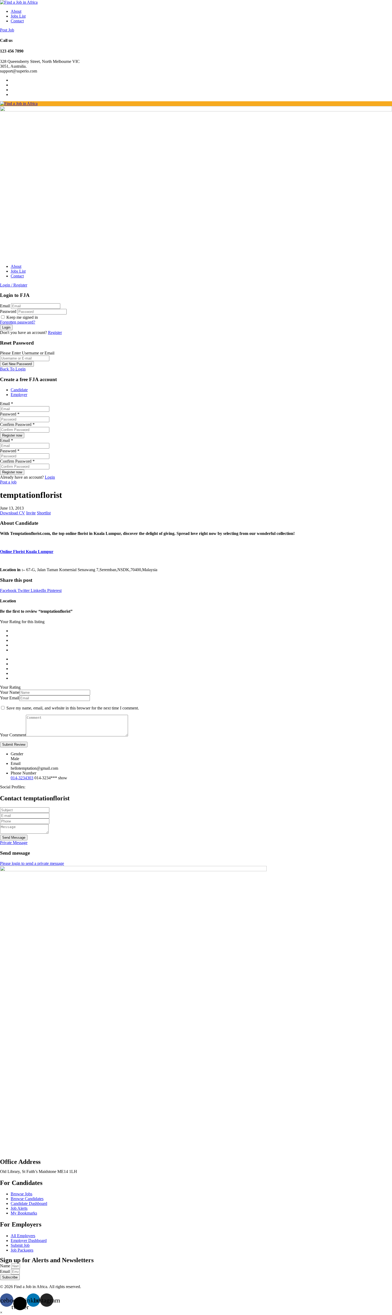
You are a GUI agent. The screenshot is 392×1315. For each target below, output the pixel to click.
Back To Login (13, 369)
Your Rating (10, 687)
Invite (31, 513)
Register (55, 332)
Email (5, 306)
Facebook (9, 590)
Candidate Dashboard (29, 1203)
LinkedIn (39, 590)
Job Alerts (19, 1208)
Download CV (12, 513)
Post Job (7, 30)
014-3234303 (22, 778)
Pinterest (54, 590)
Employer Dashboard (29, 1240)
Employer (19, 394)
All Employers (23, 1235)
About (16, 11)
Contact (17, 21)
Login (50, 477)
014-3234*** (50, 778)
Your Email (9, 698)
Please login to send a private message (32, 863)
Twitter (24, 590)
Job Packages (22, 1250)
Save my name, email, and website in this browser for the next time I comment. (72, 708)
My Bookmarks (24, 1213)
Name (5, 1266)
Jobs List (18, 16)
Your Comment (13, 735)
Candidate (19, 390)
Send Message (13, 838)
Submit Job (20, 1245)
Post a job (8, 482)
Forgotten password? (17, 322)
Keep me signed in (21, 317)
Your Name (9, 692)
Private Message (13, 842)
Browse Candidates (27, 1198)
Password (8, 311)
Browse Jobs (21, 1194)
